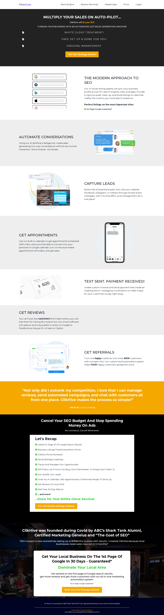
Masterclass (111, 4)
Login (139, 4)
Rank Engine (67, 4)
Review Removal (89, 4)
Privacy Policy (76, 610)
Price (126, 4)
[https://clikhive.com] (25, 4)
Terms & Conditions (86, 610)
